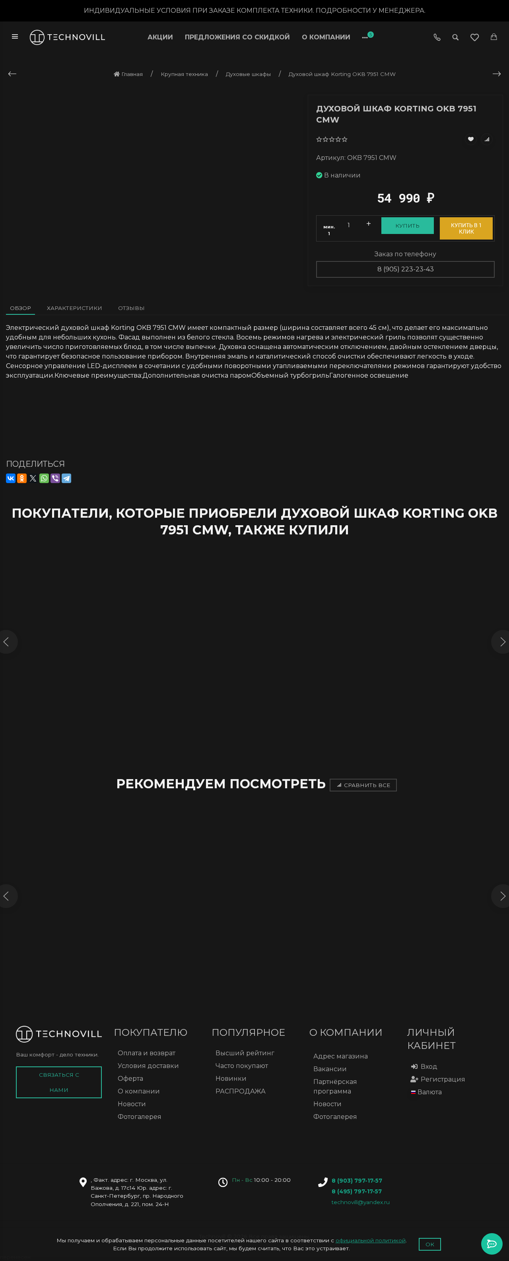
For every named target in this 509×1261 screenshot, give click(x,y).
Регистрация (443, 1079)
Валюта (430, 1092)
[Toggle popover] (492, 1244)
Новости (132, 1104)
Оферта (130, 1078)
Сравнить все (367, 785)
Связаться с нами (59, 1082)
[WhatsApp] (44, 478)
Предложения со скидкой (237, 37)
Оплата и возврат (146, 1053)
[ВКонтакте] (11, 478)
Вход (429, 1066)
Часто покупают (242, 1066)
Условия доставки (148, 1066)
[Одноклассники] (22, 478)
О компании (326, 37)
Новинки (231, 1078)
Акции (160, 37)
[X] (33, 478)
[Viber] (55, 478)
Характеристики (74, 308)
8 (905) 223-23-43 (405, 269)
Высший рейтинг (245, 1053)
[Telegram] (66, 478)
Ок (429, 1244)
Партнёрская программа (335, 1086)
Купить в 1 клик (466, 228)
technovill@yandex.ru (361, 1202)
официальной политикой (371, 1240)
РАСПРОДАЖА (241, 1091)
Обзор (20, 308)
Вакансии (330, 1069)
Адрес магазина (340, 1056)
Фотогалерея (139, 1117)
